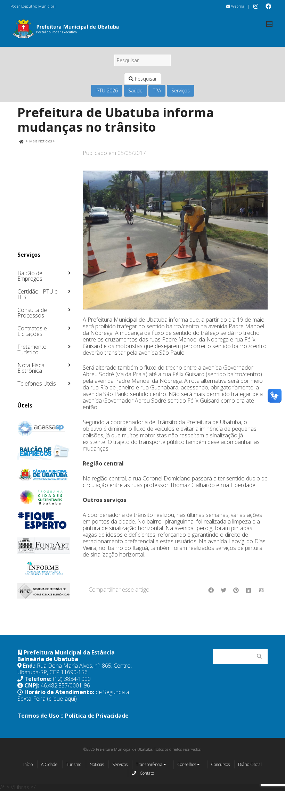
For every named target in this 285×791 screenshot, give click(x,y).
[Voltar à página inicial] (21, 140)
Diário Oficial (250, 764)
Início (28, 764)
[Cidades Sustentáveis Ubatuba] (44, 497)
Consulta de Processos (32, 312)
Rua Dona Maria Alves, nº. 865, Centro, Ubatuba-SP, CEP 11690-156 (74, 669)
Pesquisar (145, 78)
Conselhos (187, 764)
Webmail (238, 6)
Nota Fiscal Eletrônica (31, 367)
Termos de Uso (38, 715)
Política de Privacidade (97, 715)
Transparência (149, 764)
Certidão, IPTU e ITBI (37, 294)
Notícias (97, 764)
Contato (146, 773)
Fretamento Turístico (32, 349)
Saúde (135, 90)
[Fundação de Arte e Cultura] (44, 545)
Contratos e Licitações (32, 331)
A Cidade (49, 764)
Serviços (180, 90)
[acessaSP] (44, 429)
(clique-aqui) (62, 698)
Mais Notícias (40, 140)
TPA (157, 90)
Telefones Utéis (36, 383)
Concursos (220, 764)
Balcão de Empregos (29, 275)
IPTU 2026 (107, 90)
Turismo (73, 764)
